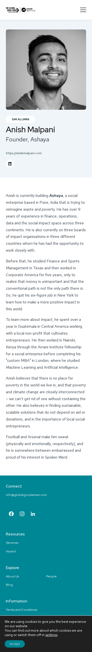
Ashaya (56, 195)
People (51, 576)
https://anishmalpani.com (24, 153)
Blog (9, 585)
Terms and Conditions (21, 610)
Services (12, 543)
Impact (11, 551)
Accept (15, 644)
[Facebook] (11, 514)
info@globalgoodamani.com (26, 495)
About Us (12, 576)
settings (51, 635)
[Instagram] (22, 514)
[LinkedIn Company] (32, 514)
